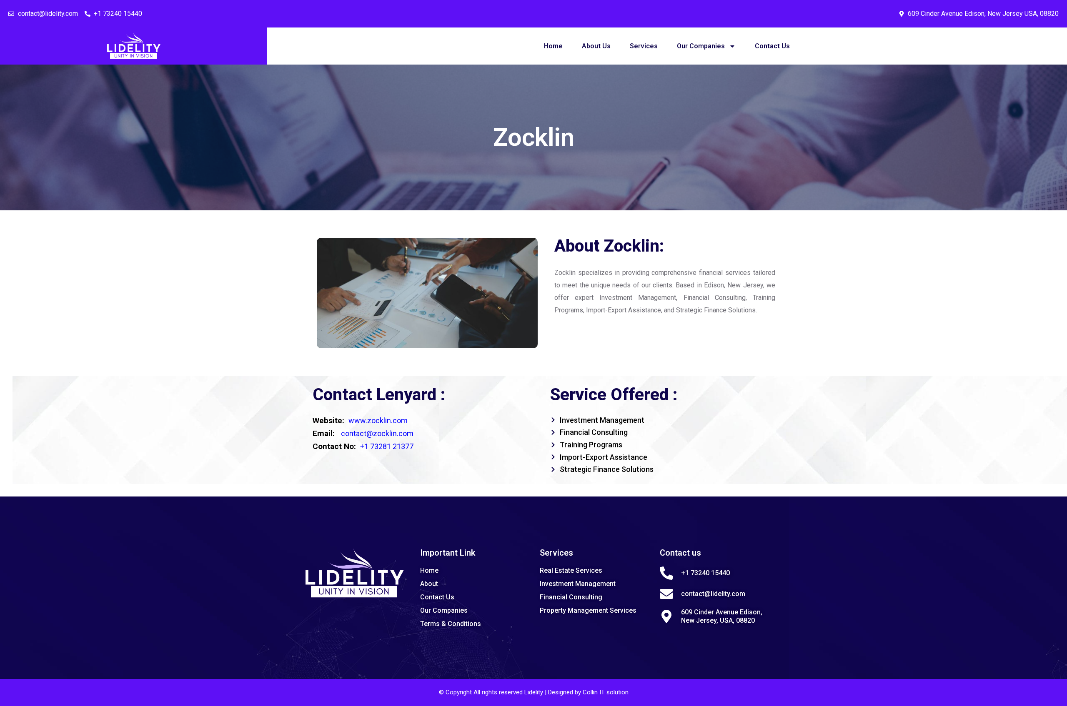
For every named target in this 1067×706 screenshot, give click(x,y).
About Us (596, 46)
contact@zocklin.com (377, 433)
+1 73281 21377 (386, 446)
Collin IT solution (606, 692)
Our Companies (701, 46)
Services (644, 46)
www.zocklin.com (378, 420)
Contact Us (772, 46)
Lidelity (534, 692)
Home (553, 46)
